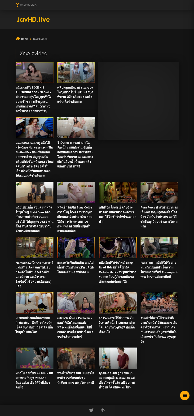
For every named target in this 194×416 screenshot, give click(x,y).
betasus (105, 17)
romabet (46, 22)
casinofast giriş (27, 22)
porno (4, 2)
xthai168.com (138, 61)
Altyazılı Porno (64, 131)
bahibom (113, 2)
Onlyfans (31, 39)
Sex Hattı (22, 27)
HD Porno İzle (86, 131)
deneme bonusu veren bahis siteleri (94, 12)
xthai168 (132, 131)
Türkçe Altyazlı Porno (45, 27)
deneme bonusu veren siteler (143, 2)
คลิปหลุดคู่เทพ (158, 39)
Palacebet (81, 2)
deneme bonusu (175, 7)
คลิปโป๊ (75, 51)
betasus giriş (88, 17)
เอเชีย (120, 51)
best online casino (170, 12)
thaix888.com (158, 95)
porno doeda (33, 2)
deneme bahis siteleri (45, 7)
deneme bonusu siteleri (101, 7)
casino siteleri (72, 7)
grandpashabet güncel (109, 22)
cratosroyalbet (167, 17)
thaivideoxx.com (105, 81)
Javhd (119, 131)
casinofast (98, 2)
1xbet (73, 17)
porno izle (16, 2)
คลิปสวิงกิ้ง (59, 39)
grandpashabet (80, 22)
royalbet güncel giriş (58, 2)
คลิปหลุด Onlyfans (120, 39)
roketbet (60, 22)
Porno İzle (105, 131)
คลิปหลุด (86, 39)
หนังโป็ (98, 51)
